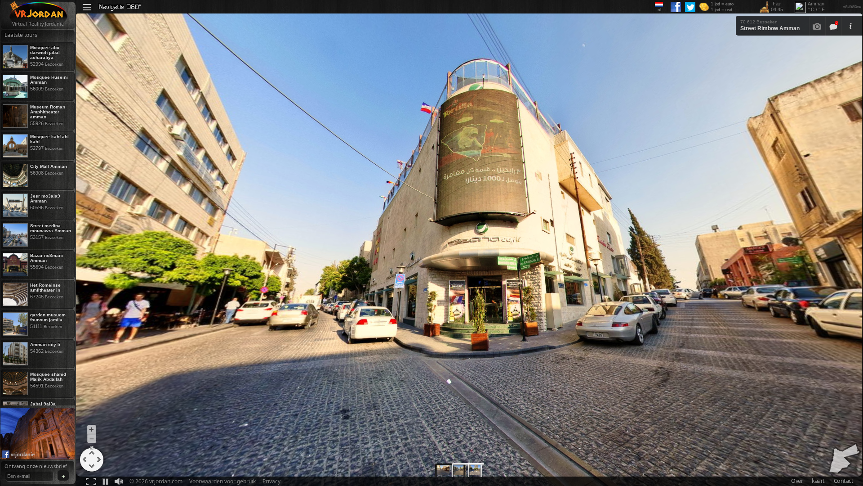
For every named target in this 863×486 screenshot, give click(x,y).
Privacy (271, 481)
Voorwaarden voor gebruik (222, 481)
